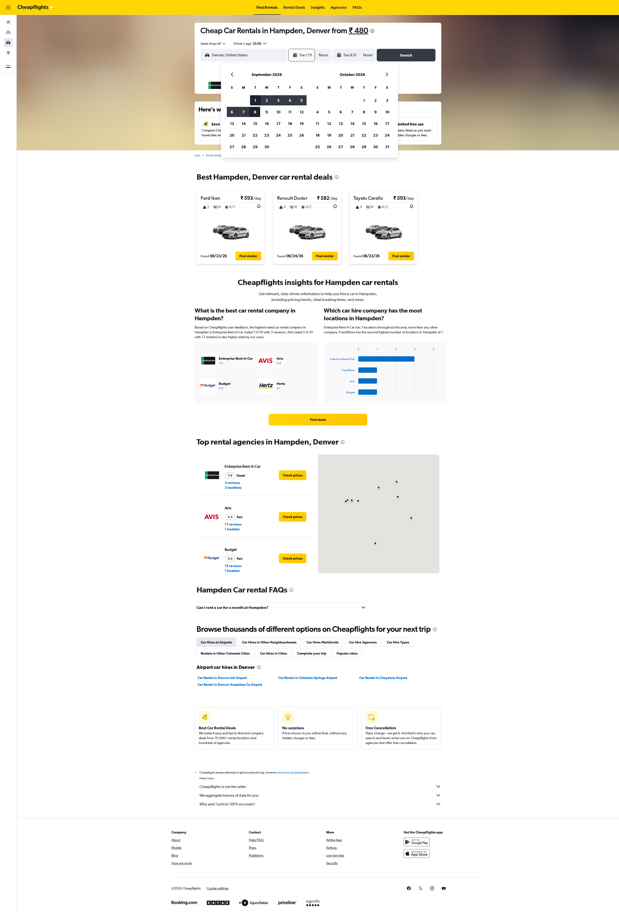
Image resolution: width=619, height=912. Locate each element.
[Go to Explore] (8, 53)
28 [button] (243, 147)
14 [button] (244, 123)
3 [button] (278, 100)
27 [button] (231, 147)
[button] (8, 7)
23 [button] (266, 135)
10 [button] (278, 112)
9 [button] (266, 112)
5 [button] (301, 100)
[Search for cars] (8, 42)
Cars (197, 155)
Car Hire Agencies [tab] (363, 642)
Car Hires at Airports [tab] (216, 642)
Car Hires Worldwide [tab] (323, 642)
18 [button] (290, 123)
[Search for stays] (8, 32)
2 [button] (266, 100)
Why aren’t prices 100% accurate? (227, 804)
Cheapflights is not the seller (222, 786)
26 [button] (301, 135)
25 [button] (289, 135)
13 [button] (232, 123)
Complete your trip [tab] (311, 653)
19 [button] (302, 123)
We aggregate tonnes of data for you (228, 795)
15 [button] (255, 123)
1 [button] (255, 100)
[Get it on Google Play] (417, 842)
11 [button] (290, 112)
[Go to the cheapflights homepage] (35, 7)
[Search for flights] (8, 22)
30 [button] (266, 147)
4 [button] (290, 100)
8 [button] (255, 112)
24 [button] (278, 135)
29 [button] (255, 147)
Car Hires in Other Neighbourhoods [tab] (269, 642)
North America (215, 155)
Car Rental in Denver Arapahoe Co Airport (230, 684)
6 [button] (232, 112)
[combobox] (213, 43)
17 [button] (278, 123)
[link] (318, 419)
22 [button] (255, 135)
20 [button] (231, 135)
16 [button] (267, 123)
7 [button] (243, 112)
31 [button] (387, 147)
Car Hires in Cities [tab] (273, 653)
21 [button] (244, 135)
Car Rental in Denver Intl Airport (222, 678)
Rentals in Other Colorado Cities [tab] (225, 653)
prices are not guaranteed (293, 772)
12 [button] (302, 112)
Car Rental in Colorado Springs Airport (307, 678)
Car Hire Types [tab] (398, 642)
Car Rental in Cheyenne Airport (383, 678)
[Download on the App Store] (417, 853)
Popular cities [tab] (347, 653)
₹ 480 (358, 30)
